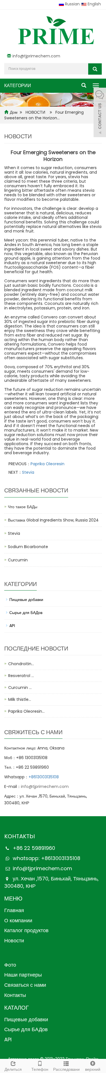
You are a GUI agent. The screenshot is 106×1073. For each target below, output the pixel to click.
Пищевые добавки (26, 599)
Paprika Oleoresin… (26, 711)
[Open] (100, 113)
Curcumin (18, 560)
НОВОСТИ (35, 112)
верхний (92, 1069)
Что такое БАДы (22, 507)
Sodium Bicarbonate (28, 547)
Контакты (15, 995)
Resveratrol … (21, 675)
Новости (14, 940)
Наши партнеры (23, 974)
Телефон (39, 1069)
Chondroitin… (21, 664)
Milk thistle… (19, 699)
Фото (10, 964)
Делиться (13, 1069)
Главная (14, 910)
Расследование (66, 1069)
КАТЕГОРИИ (17, 85)
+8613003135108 (44, 777)
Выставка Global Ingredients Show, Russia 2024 (53, 520)
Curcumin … (20, 687)
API (12, 625)
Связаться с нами (25, 984)
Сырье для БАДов (25, 612)
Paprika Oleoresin (47, 464)
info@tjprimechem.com (36, 56)
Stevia (28, 472)
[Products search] (95, 69)
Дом (14, 112)
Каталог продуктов (26, 930)
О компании (18, 920)
